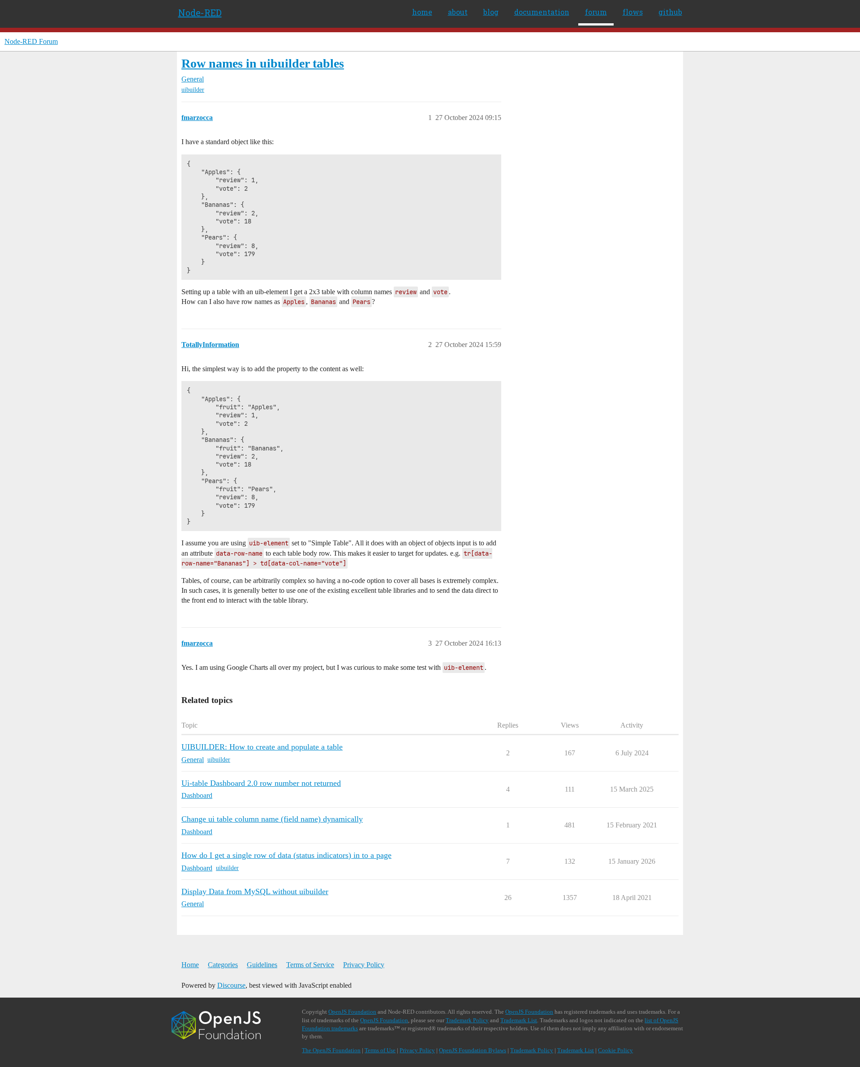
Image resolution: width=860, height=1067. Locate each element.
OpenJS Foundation (352, 1011)
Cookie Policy (615, 1050)
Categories (223, 964)
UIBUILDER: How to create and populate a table (262, 746)
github (670, 12)
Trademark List (518, 1020)
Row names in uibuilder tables (262, 63)
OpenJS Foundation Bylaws (472, 1050)
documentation (541, 12)
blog (491, 12)
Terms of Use (380, 1050)
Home (190, 964)
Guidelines (262, 964)
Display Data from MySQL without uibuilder (254, 891)
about (458, 12)
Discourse (231, 985)
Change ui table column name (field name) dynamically (272, 818)
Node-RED (200, 12)
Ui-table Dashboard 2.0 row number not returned (261, 783)
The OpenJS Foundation (331, 1050)
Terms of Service (310, 964)
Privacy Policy (363, 964)
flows (633, 12)
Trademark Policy (467, 1020)
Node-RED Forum (31, 41)
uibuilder (192, 89)
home (422, 12)
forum (596, 12)
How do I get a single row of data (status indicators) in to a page (286, 855)
